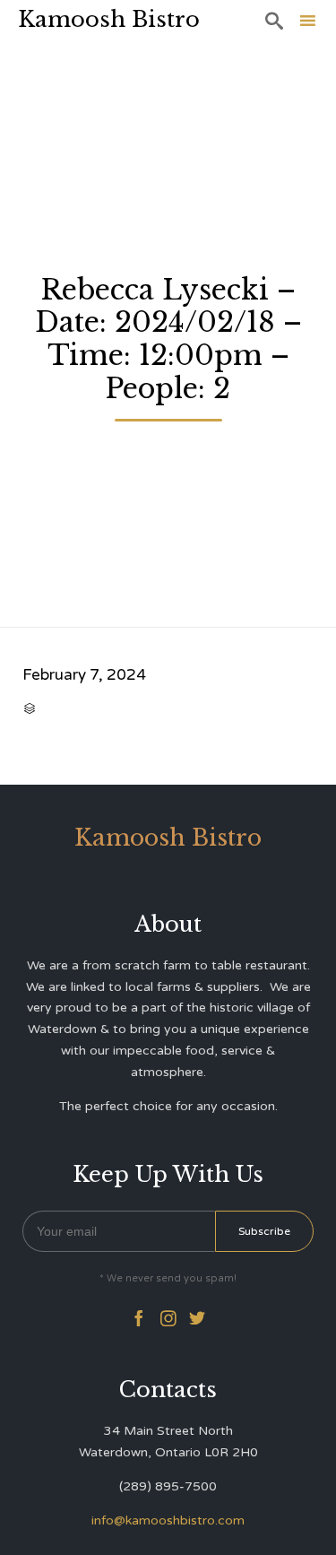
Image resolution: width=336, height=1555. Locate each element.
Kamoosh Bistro (109, 19)
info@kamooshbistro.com (168, 1520)
